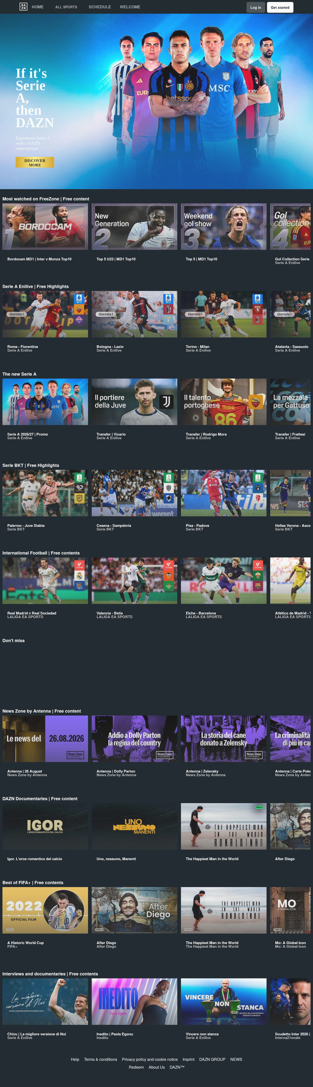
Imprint (188, 1059)
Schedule (100, 7)
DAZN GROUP (212, 1059)
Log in (255, 7)
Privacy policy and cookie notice (150, 1059)
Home (38, 7)
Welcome (130, 7)
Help (75, 1059)
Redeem (136, 1067)
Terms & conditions (100, 1059)
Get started (280, 7)
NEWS (236, 1059)
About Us (157, 1067)
